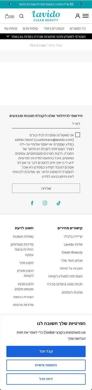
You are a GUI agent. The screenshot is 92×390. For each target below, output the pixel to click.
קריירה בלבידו (73, 236)
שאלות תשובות (23, 236)
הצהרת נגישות (23, 297)
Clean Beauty (72, 252)
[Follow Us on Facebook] (32, 203)
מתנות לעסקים (72, 292)
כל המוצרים (78, 28)
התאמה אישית (46, 365)
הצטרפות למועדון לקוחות (65, 276)
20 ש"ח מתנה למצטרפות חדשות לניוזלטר (46, 4)
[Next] (10, 4)
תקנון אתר (26, 263)
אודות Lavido (73, 244)
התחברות (76, 16)
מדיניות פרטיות (23, 305)
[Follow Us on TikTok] (58, 203)
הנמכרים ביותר (54, 28)
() (11, 17)
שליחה (46, 188)
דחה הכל (46, 379)
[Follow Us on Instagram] (45, 203)
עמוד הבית (55, 45)
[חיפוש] (19, 16)
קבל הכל (46, 351)
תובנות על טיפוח (71, 268)
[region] (46, 352)
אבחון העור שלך (72, 260)
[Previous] (82, 4)
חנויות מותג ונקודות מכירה (65, 284)
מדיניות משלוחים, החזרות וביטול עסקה (21, 249)
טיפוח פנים (30, 28)
